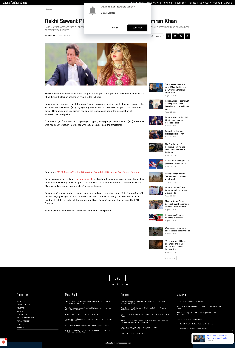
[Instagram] (112, 284)
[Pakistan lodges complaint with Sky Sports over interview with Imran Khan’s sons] (156, 104)
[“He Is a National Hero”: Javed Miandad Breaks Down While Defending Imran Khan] (156, 87)
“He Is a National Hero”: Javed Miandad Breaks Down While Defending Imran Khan (89, 302)
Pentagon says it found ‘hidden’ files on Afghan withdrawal (175, 176)
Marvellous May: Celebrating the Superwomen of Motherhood (196, 314)
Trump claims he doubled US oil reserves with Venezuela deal (176, 120)
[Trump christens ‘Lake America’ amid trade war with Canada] (156, 191)
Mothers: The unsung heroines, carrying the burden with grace (200, 307)
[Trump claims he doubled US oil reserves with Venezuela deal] (156, 120)
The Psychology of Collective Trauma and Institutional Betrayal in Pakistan (143, 302)
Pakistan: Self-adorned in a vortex (190, 301)
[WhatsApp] (181, 36)
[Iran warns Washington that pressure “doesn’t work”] (156, 164)
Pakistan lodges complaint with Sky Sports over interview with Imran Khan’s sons (88, 309)
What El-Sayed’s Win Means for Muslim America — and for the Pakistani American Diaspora (144, 322)
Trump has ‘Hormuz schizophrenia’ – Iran (82, 314)
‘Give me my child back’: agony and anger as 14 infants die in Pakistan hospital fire (89, 331)
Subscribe (137, 28)
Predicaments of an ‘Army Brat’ (189, 319)
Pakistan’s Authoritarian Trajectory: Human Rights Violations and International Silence (142, 328)
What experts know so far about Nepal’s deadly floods (87, 325)
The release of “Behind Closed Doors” (192, 328)
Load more (169, 258)
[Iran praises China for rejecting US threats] (156, 217)
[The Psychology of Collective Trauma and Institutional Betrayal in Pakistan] (156, 147)
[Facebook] (168, 36)
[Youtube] (127, 284)
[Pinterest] (117, 284)
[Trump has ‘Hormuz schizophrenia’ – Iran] (156, 134)
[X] (175, 36)
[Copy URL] (187, 36)
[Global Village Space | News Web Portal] (15, 2)
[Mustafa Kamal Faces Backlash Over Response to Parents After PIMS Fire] (156, 204)
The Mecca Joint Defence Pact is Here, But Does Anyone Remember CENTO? (143, 309)
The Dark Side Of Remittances (133, 333)
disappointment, (84, 179)
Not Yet (115, 28)
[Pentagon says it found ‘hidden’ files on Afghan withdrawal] (156, 177)
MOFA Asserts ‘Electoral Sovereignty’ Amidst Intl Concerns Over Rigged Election (98, 172)
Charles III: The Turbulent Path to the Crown (195, 324)
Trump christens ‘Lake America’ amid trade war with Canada (176, 190)
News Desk (52, 35)
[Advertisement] (96, 149)
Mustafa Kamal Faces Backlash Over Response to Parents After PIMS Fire (177, 204)
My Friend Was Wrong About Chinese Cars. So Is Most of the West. (145, 315)
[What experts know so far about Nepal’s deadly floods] (156, 231)
